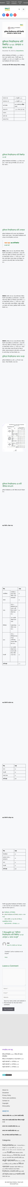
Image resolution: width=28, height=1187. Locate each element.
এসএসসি (9, 1157)
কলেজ (23, 1157)
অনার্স (13, 1147)
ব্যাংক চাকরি (21, 1171)
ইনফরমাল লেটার (5, 1155)
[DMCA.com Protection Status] (7, 1075)
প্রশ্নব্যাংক (12, 1166)
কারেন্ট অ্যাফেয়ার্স (8, 1160)
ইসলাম (15, 1155)
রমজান (11, 1174)
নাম (17, 1164)
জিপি (17, 1160)
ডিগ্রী (12, 1163)
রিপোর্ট (14, 1174)
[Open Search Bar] (19, 9)
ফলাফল (22, 1166)
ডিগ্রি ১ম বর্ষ (20, 1160)
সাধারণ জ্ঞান (4, 1176)
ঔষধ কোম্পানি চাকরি (16, 1157)
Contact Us (5, 1100)
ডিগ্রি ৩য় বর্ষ (8, 1164)
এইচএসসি (23, 1155)
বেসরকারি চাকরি (14, 1171)
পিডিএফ (21, 1163)
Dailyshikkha (7, 1145)
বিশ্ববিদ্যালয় (6, 912)
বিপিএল (6, 1169)
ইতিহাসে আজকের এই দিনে (17, 1152)
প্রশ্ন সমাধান (18, 1166)
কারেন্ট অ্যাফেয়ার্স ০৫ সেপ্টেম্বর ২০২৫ (10, 1061)
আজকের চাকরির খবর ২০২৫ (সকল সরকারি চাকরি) (13, 1115)
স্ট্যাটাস (9, 1176)
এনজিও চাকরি (4, 1157)
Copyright (5, 1103)
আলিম (5, 1152)
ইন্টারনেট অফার (11, 1155)
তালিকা (14, 1164)
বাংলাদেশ (3, 1168)
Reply (6, 957)
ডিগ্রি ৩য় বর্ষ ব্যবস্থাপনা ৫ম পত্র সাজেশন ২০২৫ (13, 1059)
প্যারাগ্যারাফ (5, 1166)
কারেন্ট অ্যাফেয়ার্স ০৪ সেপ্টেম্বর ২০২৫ (10, 1064)
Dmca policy (6, 1106)
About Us (5, 1090)
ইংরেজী (9, 1152)
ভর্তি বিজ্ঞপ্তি (12, 912)
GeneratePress (14, 1184)
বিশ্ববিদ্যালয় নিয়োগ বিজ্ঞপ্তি (14, 1169)
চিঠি (16, 1160)
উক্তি (19, 1155)
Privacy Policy (6, 1095)
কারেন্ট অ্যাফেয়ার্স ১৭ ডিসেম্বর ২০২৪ (11, 923)
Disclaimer (2, 2)
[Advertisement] (14, 81)
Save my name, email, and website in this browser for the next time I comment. (15, 1002)
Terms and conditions (9, 1098)
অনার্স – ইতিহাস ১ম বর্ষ (10, 1149)
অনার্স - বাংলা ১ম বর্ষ (17, 1147)
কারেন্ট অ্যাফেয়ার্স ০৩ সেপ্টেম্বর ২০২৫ (10, 1067)
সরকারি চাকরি (20, 1174)
